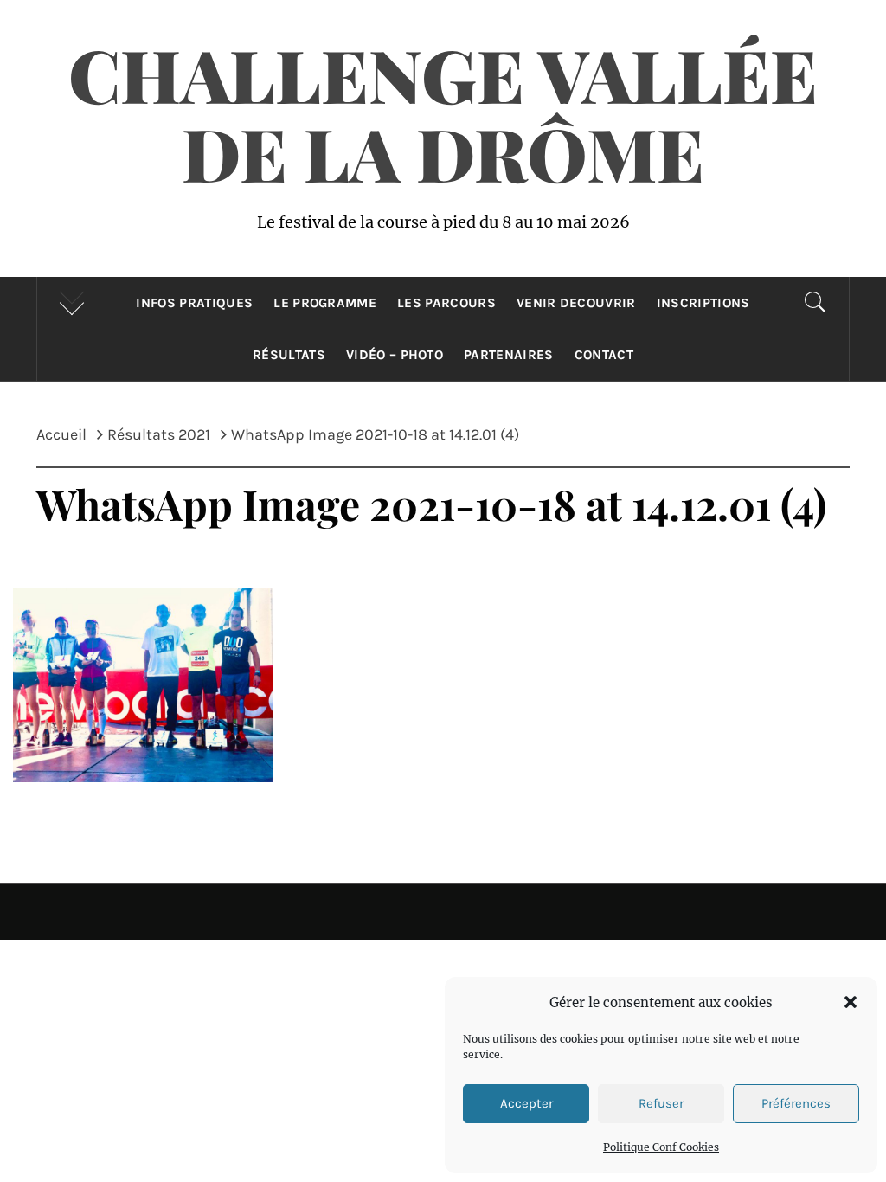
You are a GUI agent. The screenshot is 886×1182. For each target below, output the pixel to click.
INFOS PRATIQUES (194, 303)
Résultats (289, 355)
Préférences (796, 1103)
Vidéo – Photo (394, 355)
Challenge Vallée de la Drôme (443, 113)
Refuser (661, 1103)
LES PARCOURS (446, 303)
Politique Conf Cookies (661, 1146)
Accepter (526, 1103)
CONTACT (604, 355)
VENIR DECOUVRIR (576, 303)
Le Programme (324, 303)
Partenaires (509, 355)
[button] (850, 1002)
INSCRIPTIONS (703, 303)
